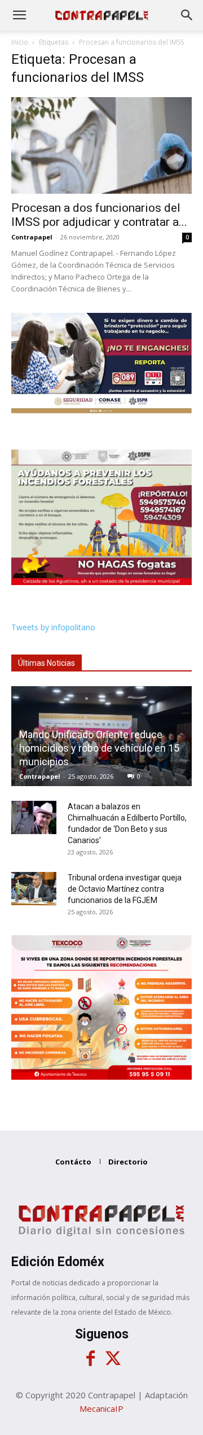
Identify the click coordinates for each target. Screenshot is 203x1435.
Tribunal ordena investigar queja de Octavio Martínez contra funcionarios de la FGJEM (125, 889)
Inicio (19, 42)
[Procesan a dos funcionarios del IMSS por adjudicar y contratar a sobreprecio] (101, 145)
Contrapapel (31, 237)
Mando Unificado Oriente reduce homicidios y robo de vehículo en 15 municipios (99, 748)
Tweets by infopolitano (53, 627)
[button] (19, 15)
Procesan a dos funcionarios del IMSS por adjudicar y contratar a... (99, 215)
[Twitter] (112, 1358)
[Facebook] (90, 1358)
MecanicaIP (101, 1408)
